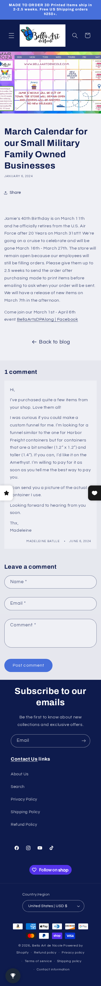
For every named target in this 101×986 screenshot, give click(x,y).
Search (18, 787)
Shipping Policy (25, 812)
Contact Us (24, 759)
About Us (20, 774)
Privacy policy (73, 952)
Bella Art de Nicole (47, 945)
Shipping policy (69, 961)
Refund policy (45, 952)
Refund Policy (24, 825)
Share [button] (15, 193)
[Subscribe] (84, 740)
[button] (11, 35)
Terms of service (38, 961)
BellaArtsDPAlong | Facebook (47, 319)
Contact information (53, 969)
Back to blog (54, 342)
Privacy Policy (24, 799)
